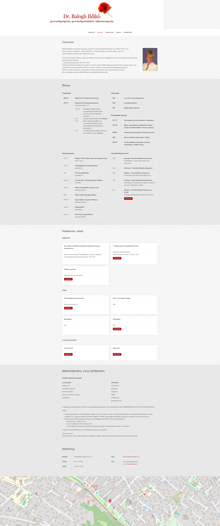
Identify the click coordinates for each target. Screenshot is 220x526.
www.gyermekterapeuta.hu (130, 462)
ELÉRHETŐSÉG (128, 32)
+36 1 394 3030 (78, 461)
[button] (110, 501)
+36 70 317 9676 (78, 466)
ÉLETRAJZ (100, 32)
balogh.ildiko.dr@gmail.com (131, 457)
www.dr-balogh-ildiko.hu (130, 464)
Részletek (128, 198)
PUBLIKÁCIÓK (110, 32)
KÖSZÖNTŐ (91, 32)
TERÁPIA (118, 32)
